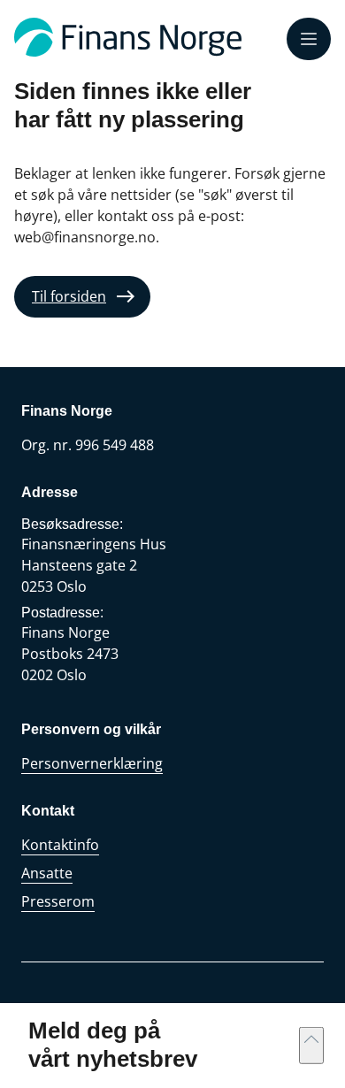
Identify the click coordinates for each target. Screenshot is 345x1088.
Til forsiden (69, 296)
